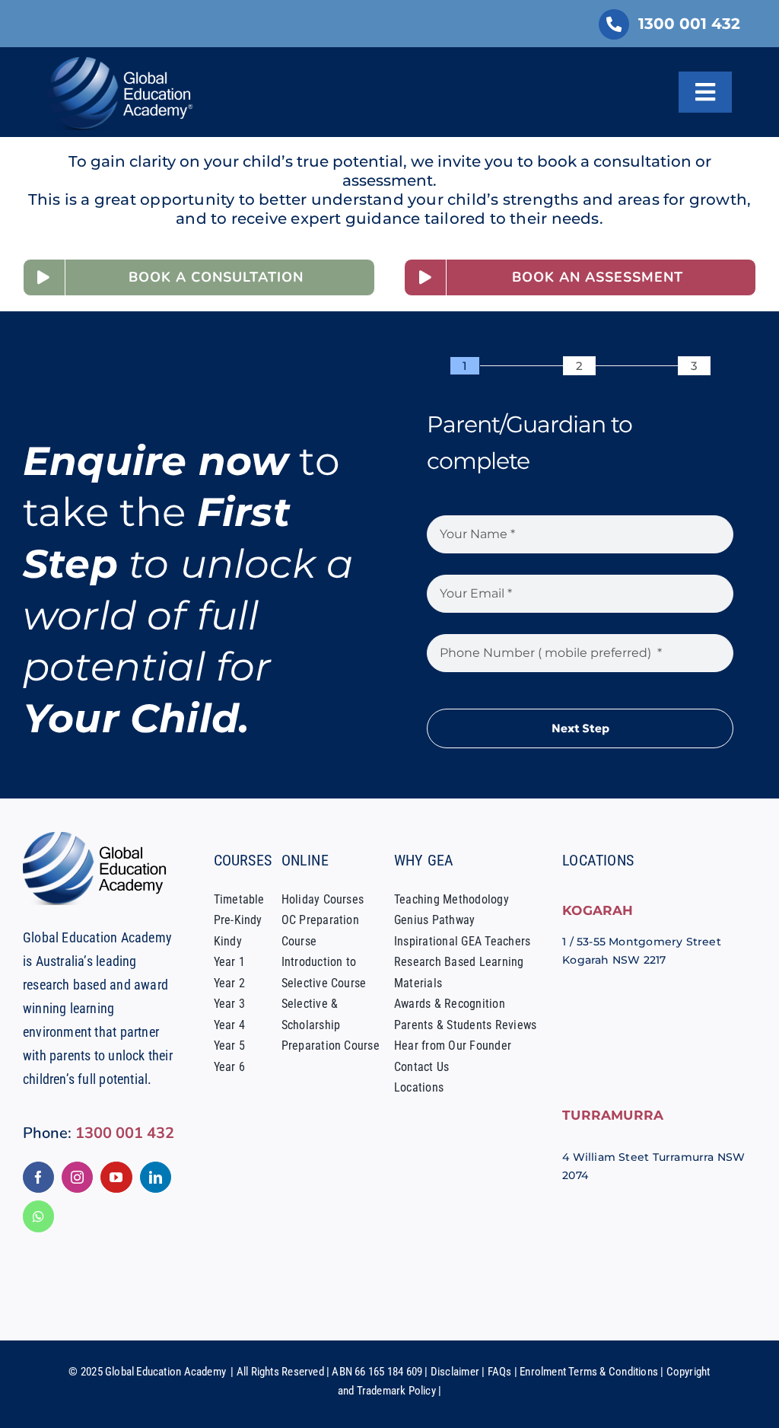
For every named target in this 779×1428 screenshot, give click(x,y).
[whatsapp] (38, 1216)
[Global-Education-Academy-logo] (99, 837)
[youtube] (116, 1177)
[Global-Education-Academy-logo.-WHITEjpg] (123, 62)
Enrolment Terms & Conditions (589, 1372)
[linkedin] (155, 1177)
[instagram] (77, 1177)
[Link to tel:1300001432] (614, 24)
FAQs (500, 1372)
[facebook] (38, 1177)
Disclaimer (455, 1372)
